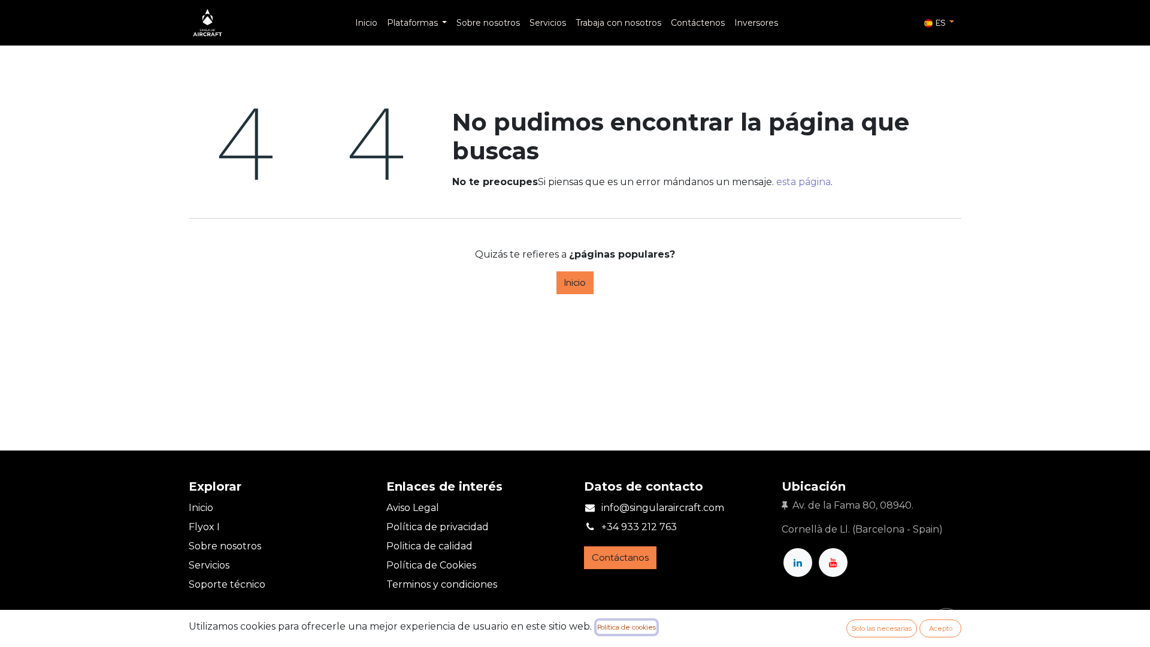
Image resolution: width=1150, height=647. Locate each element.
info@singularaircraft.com (662, 507)
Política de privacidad (437, 527)
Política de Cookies (431, 565)
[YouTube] (833, 562)
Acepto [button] (940, 628)
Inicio (575, 282)
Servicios (209, 565)
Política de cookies (626, 627)
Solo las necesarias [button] (882, 628)
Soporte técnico (227, 584)
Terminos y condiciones (441, 584)
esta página (803, 182)
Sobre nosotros (225, 546)
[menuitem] (366, 23)
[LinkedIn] (797, 562)
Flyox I (204, 527)
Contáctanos (620, 557)
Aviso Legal (412, 507)
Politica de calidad (429, 546)
